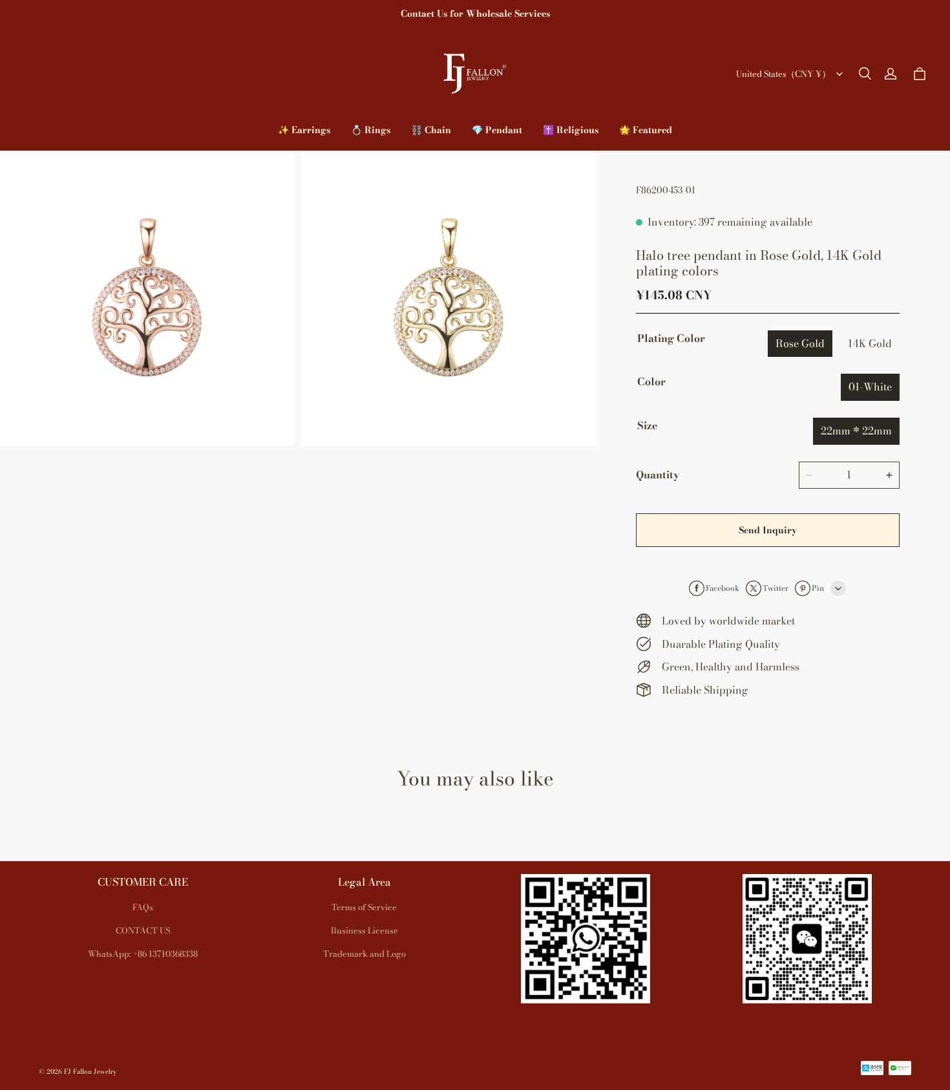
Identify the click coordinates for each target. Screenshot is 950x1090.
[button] (865, 74)
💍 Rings (370, 130)
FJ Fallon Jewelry (90, 1071)
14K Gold (870, 343)
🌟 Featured (645, 130)
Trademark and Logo (364, 953)
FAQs (142, 907)
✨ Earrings (304, 130)
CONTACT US (143, 930)
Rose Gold (800, 343)
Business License (364, 930)
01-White (870, 386)
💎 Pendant (497, 130)
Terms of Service (364, 907)
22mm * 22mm (856, 430)
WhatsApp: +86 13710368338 (143, 953)
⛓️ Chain (431, 130)
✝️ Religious (570, 130)
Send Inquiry (768, 530)
